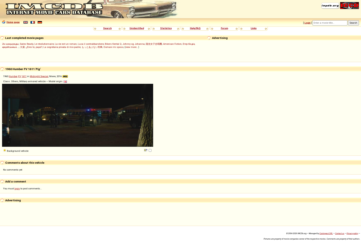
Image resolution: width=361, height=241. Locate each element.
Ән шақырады (10, 43)
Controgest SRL (326, 233)
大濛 (22, 47)
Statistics (166, 28)
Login (307, 22)
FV (19, 76)
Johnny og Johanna (133, 43)
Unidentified (137, 28)
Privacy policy (352, 233)
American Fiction (172, 43)
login (17, 188)
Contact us (339, 233)
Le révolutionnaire (44, 43)
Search (107, 28)
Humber (13, 76)
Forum (224, 28)
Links (254, 28)
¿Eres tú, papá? (34, 47)
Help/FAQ (195, 28)
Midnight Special (39, 76)
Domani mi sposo (113, 47)
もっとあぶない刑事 (92, 47)
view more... (131, 47)
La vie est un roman (66, 43)
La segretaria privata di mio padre (61, 47)
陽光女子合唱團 (154, 43)
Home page (13, 22)
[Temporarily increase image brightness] (146, 149)
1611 (24, 76)
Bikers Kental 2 (113, 43)
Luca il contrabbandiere (91, 43)
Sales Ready (26, 43)
